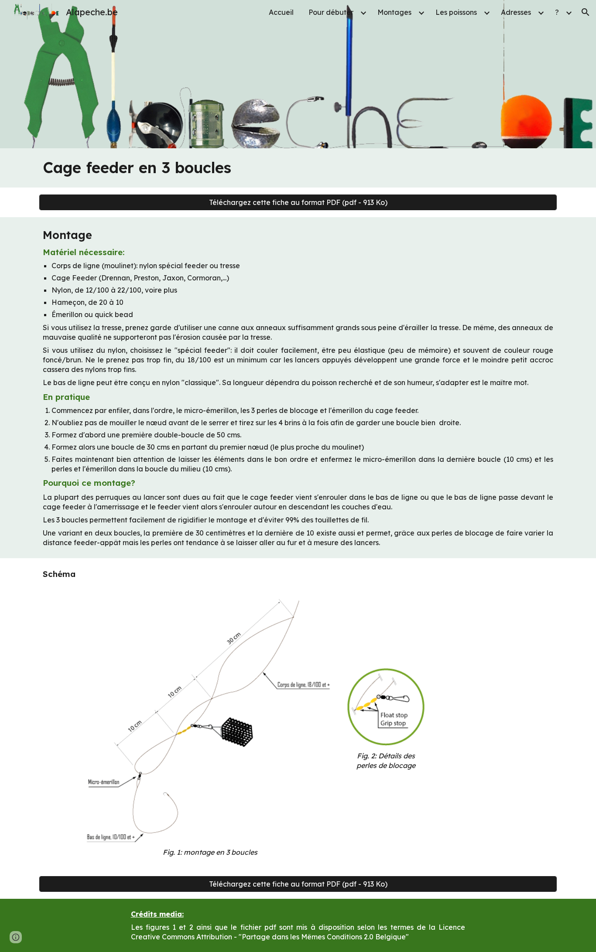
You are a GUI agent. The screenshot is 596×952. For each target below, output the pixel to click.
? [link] (557, 12)
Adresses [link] (516, 12)
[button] (585, 12)
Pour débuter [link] (330, 12)
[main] (297, 168)
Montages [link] (394, 12)
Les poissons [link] (456, 12)
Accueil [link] (281, 12)
